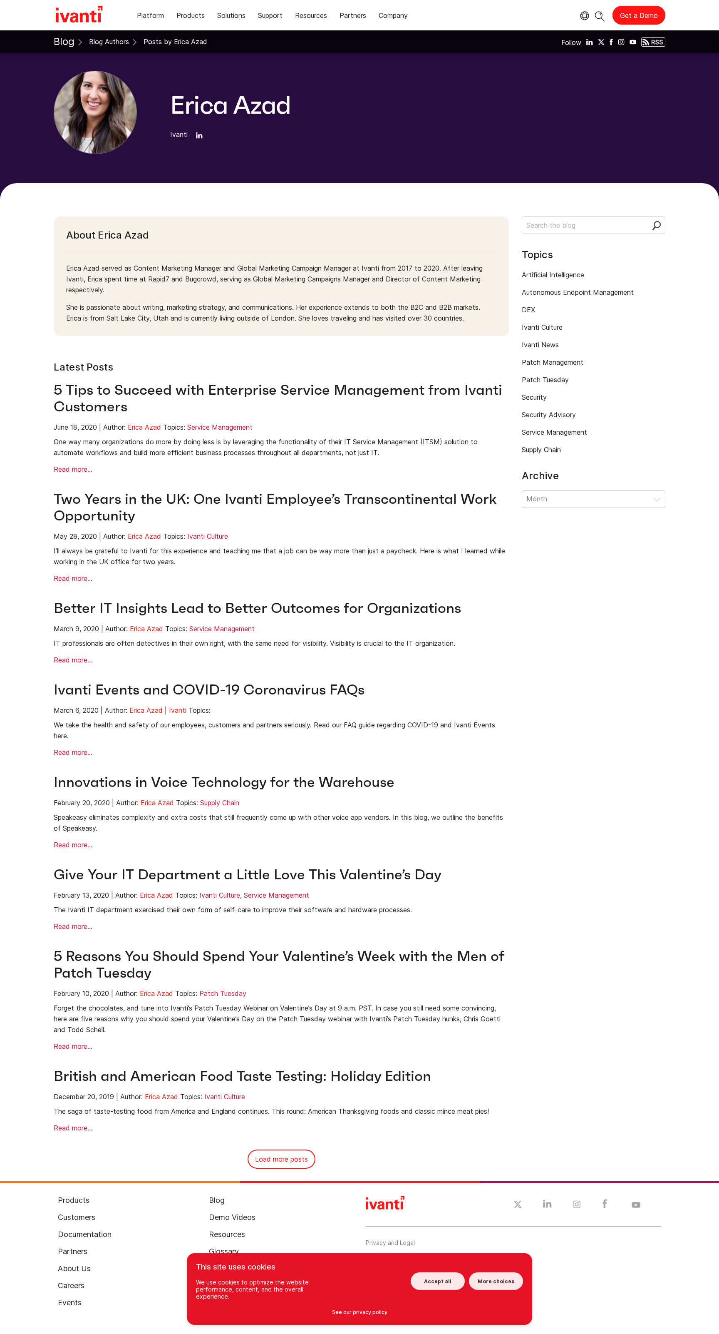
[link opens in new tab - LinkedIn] (547, 1206)
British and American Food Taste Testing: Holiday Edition (242, 1076)
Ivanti (177, 710)
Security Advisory (549, 415)
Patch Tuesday (222, 993)
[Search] (599, 15)
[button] (593, 499)
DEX (528, 310)
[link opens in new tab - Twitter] (517, 1205)
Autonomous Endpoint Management (578, 292)
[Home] (79, 15)
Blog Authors (109, 41)
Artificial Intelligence (553, 275)
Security (534, 397)
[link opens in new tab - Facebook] (604, 1206)
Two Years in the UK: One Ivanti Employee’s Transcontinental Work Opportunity (275, 507)
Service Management (220, 427)
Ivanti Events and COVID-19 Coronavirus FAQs (209, 690)
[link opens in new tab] (589, 41)
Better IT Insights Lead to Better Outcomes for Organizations (257, 608)
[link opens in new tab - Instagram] (577, 1206)
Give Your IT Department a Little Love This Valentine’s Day (247, 875)
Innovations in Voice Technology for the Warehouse (224, 782)
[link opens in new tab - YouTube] (636, 1205)
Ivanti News (540, 345)
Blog (64, 41)
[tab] (150, 16)
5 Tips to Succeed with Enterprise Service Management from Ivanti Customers (278, 398)
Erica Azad (144, 427)
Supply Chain (219, 803)
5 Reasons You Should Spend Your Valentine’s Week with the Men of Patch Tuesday (279, 964)
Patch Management (552, 362)
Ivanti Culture (207, 536)
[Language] (583, 16)
